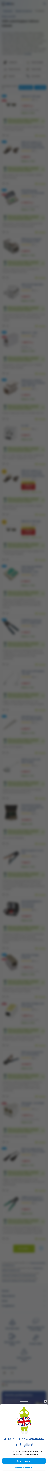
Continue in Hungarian (24, 1467)
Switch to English (24, 1461)
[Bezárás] (45, 1401)
